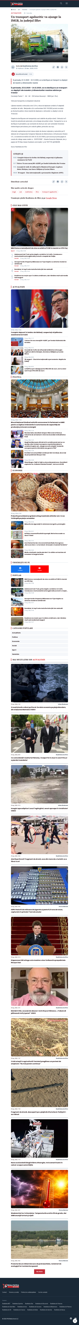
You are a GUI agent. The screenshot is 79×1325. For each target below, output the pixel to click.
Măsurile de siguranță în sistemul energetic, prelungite (44, 524)
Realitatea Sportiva (18, 1303)
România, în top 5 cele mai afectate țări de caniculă (33, 269)
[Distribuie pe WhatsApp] (62, 67)
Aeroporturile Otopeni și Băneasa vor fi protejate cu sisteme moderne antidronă (43, 600)
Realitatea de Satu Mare (8, 1307)
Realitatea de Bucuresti (41, 1303)
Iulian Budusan (63, 704)
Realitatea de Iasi (22, 1307)
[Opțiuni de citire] (75, 1321)
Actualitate (24, 9)
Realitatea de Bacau (59, 1310)
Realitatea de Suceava (35, 1307)
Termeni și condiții (14, 1292)
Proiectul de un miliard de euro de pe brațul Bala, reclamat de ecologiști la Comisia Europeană (36, 1265)
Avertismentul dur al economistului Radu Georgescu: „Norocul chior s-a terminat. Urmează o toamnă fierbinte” (46, 544)
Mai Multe (39, 1272)
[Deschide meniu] (67, 3)
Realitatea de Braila (32, 1310)
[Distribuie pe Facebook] (58, 67)
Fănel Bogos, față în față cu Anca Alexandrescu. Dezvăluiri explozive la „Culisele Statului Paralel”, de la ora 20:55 (45, 463)
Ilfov (37, 192)
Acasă (14, 9)
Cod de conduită (42, 1292)
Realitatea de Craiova (19, 1310)
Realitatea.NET (6, 1303)
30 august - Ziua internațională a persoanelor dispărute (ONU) (40, 173)
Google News (51, 198)
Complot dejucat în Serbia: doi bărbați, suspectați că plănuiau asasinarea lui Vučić (40, 158)
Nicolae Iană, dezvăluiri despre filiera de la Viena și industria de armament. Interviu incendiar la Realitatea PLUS (45, 435)
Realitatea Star (29, 1303)
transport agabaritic (49, 192)
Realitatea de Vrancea (56, 1303)
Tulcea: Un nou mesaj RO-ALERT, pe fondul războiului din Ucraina (41, 163)
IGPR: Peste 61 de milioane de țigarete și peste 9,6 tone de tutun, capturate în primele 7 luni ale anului (37, 911)
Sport (13, 251)
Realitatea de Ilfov (30, 66)
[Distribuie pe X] (66, 67)
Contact (4, 1292)
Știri (19, 9)
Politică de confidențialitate (28, 1292)
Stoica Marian (63, 906)
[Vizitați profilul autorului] (13, 67)
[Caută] (61, 3)
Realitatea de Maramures (50, 1307)
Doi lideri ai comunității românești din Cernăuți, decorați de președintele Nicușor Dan (45, 454)
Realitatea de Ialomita (46, 1310)
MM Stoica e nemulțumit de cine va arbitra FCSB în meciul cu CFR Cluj (39, 248)
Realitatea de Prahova (65, 1307)
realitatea (28, 192)
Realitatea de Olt (6, 1310)
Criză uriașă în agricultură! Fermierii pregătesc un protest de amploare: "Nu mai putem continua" (36, 1062)
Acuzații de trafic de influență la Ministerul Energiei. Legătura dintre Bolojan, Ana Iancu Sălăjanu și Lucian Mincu (40, 168)
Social (16, 258)
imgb (14, 192)
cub (20, 192)
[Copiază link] (53, 67)
